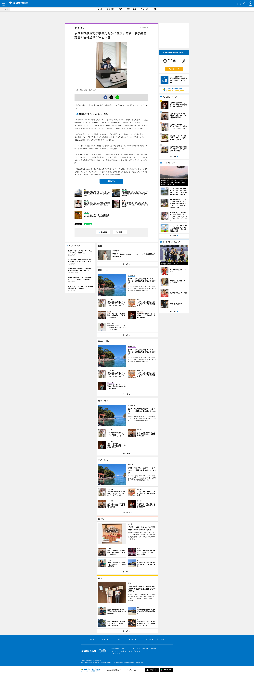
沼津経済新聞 (18, 3)
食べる (100, 9)
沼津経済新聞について (118, 648)
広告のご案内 (116, 653)
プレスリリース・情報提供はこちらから (144, 648)
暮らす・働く (131, 9)
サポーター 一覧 (173, 69)
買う (120, 9)
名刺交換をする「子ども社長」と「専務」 (93, 114)
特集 (155, 9)
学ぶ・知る (145, 9)
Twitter (243, 3)
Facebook (239, 3)
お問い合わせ (136, 651)
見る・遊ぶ (110, 9)
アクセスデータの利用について (121, 651)
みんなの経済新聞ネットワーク (90, 670)
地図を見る (111, 181)
